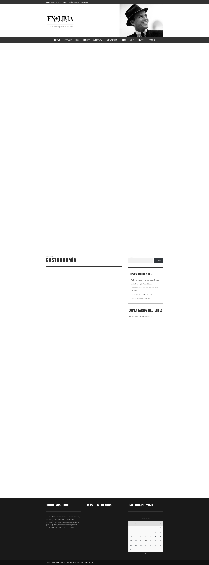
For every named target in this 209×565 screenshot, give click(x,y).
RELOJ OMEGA (51, 46)
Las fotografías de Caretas (140, 298)
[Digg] (134, 2)
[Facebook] (142, 2)
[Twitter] (152, 2)
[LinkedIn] (149, 2)
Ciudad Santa (51, 176)
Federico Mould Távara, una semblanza (145, 280)
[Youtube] (156, 2)
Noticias (58, 443)
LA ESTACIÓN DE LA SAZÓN (56, 202)
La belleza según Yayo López (141, 284)
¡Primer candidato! (54, 124)
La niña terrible (53, 150)
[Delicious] (131, 2)
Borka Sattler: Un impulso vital (141, 294)
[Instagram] (145, 2)
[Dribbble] (138, 2)
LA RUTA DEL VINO (53, 228)
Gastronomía (50, 443)
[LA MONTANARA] (100, 357)
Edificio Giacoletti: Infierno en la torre (62, 98)
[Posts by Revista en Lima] (47, 58)
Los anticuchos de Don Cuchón (62, 446)
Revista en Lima (54, 58)
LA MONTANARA (92, 446)
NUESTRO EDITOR (52, 72)
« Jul (145, 553)
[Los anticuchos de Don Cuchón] (60, 357)
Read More (49, 495)
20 (146, 541)
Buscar (130, 257)
